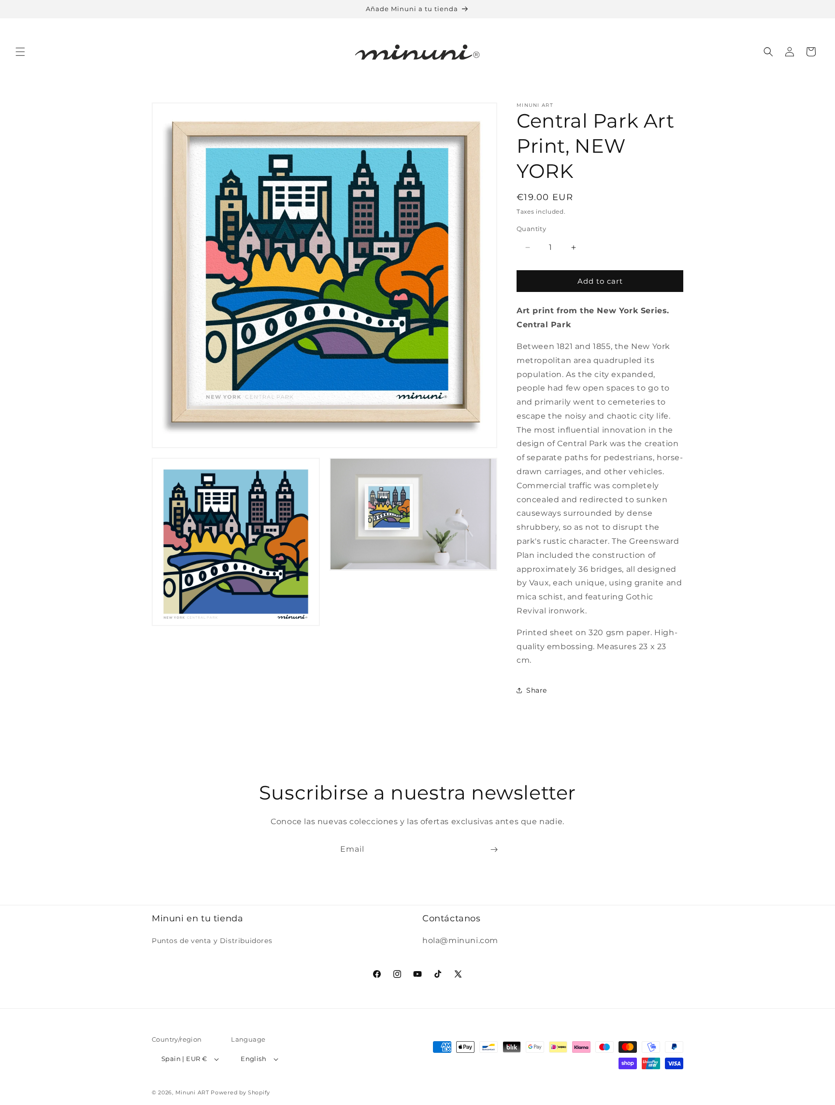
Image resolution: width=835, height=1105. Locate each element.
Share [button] (536, 690)
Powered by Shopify (240, 1092)
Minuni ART (192, 1092)
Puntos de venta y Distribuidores (212, 940)
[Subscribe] (493, 849)
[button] (20, 51)
